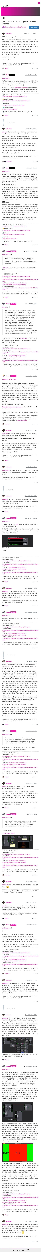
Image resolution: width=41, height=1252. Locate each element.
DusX (7, 75)
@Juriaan (6, 268)
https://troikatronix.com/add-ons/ (16, 283)
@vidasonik (6, 78)
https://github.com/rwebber (9, 109)
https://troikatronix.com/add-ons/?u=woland (14, 284)
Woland (8, 251)
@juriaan (5, 434)
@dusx (4, 132)
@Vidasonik (23, 338)
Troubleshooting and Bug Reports (15, 27)
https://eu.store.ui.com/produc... (12, 407)
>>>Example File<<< (8, 833)
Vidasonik (9, 33)
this (17, 524)
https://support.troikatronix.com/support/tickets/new (16, 100)
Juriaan (8, 376)
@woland (5, 379)
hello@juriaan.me (22, 420)
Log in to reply (34, 27)
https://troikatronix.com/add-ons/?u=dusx (13, 105)
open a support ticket (21, 87)
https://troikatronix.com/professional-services (14, 96)
